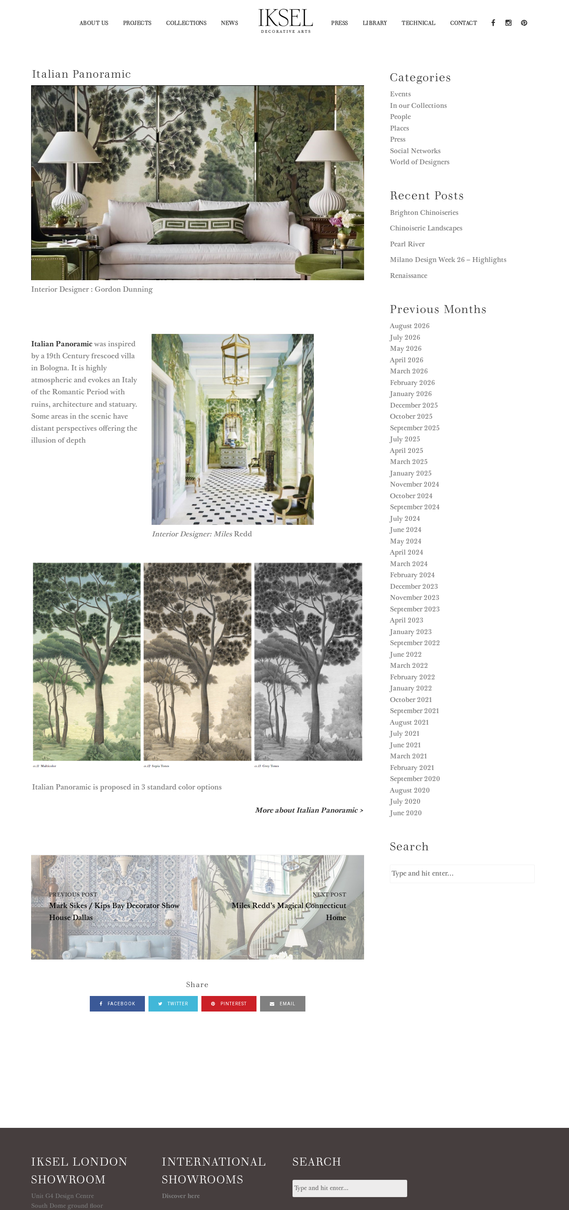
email (287, 1003)
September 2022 (415, 643)
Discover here (181, 1196)
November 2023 (414, 598)
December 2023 (414, 587)
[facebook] (493, 22)
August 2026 (409, 326)
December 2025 (414, 405)
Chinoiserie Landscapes (426, 228)
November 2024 (414, 484)
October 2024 (411, 496)
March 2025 (409, 462)
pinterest (233, 1003)
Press (397, 139)
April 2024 (406, 552)
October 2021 (411, 700)
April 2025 (406, 451)
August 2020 (410, 790)
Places (399, 128)
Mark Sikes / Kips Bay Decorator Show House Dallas (114, 907)
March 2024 (409, 564)
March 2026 (409, 371)
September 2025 (415, 428)
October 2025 (411, 417)
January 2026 (411, 394)
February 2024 (412, 575)
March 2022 (409, 666)
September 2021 (414, 711)
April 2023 (406, 620)
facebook (120, 1003)
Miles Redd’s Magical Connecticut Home (289, 907)
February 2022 (412, 677)
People (400, 117)
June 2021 (405, 745)
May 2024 (405, 541)
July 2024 (405, 519)
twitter (177, 1003)
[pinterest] (523, 22)
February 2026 (412, 383)
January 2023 (411, 632)
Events (400, 94)
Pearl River (408, 244)
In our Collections (418, 106)
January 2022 (411, 688)
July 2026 (405, 337)
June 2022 (406, 655)
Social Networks (415, 151)
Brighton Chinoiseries (424, 213)
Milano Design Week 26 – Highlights (448, 260)
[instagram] (508, 22)
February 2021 (412, 768)
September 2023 (415, 609)
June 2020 (406, 813)
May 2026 (405, 349)
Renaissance (409, 276)
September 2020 (415, 779)
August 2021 (409, 722)
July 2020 (405, 801)
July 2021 (405, 734)
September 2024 (415, 507)
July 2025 (405, 439)
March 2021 (408, 756)
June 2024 (405, 530)
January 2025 (411, 473)
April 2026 (406, 360)
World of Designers (419, 162)
